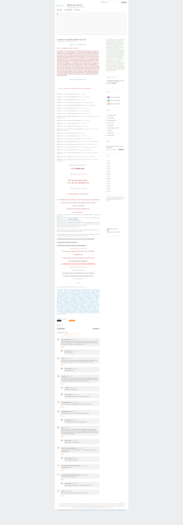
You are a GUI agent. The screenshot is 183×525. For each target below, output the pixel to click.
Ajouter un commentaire (68, 334)
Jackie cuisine (66, 290)
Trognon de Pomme (81, 297)
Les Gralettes (65, 297)
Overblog (110, 507)
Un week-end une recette (83, 311)
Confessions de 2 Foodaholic (77, 310)
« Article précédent (61, 328)
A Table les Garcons (90, 303)
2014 (109, 188)
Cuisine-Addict (80, 239)
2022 (109, 168)
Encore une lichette (96, 290)
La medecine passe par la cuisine (82, 292)
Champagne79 (70, 308)
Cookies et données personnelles (109, 509)
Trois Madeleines (67, 310)
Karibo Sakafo (59, 303)
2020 (109, 173)
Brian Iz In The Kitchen (79, 305)
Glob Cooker (84, 302)
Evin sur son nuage (68, 289)
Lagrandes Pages (81, 298)
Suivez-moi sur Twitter (115, 100)
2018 (109, 178)
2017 (109, 181)
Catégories (68, 10)
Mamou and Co (72, 292)
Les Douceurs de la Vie (64, 306)
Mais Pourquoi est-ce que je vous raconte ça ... (68, 311)
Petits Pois (63, 314)
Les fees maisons (89, 298)
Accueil (59, 10)
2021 (109, 171)
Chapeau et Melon (77, 308)
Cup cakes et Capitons (64, 312)
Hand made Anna (81, 312)
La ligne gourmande (68, 302)
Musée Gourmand (73, 301)
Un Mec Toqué (68, 307)
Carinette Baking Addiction (76, 290)
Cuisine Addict (73, 293)
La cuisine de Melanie (91, 312)
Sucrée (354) (111, 117)
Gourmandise (83, 307)
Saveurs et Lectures (94, 301)
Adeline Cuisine (60, 302)
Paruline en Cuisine (77, 302)
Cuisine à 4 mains (86, 308)
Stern (79, 293)
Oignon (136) (111, 135)
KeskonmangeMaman (87, 296)
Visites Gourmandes (88, 310)
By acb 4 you (60, 290)
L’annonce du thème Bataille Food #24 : (72, 40)
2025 (109, 161)
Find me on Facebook (115, 97)
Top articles (82, 509)
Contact (77, 10)
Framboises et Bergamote (74, 299)
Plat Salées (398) (112, 115)
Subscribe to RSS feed (115, 103)
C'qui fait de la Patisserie (62, 292)
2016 (109, 183)
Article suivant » (96, 328)
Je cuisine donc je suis (86, 289)
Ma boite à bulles (96, 294)
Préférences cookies (121, 509)
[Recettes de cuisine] (115, 229)
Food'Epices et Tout (73, 312)
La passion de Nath (89, 305)
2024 (109, 163)
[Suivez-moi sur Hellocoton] (115, 232)
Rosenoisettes (64, 305)
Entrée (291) (110, 125)
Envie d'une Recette (65, 293)
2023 (109, 166)
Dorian (79, 221)
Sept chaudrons (71, 305)
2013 (109, 191)
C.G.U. (100, 509)
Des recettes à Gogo (77, 289)
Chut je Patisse (66, 301)
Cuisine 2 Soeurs (91, 299)
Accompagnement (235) (113, 127)
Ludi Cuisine (93, 308)
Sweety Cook (83, 306)
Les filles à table (61, 296)
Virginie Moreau (72, 297)
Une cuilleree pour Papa (92, 306)
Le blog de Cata (62, 308)
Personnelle (89, 307)
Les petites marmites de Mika (74, 294)
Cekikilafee (92, 292)
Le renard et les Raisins (74, 306)
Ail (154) (110, 130)
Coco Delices (93, 293)
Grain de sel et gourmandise (62, 294)
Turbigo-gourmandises (86, 290)
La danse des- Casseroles (77, 296)
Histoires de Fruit (83, 299)
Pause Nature (66, 298)
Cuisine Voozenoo (75, 307)
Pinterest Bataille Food (78, 278)
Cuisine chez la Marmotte (87, 294)
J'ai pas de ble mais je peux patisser (79, 303)
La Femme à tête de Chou (84, 301)
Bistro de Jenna (74, 5)
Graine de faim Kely (90, 297)
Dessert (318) (111, 122)
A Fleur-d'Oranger (67, 303)
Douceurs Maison (95, 289)
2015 (109, 186)
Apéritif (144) (111, 132)
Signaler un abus (93, 509)
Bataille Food (60, 325)
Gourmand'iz (67, 296)
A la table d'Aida (73, 298)
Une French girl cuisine (85, 293)
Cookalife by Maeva (63, 299)
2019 (109, 176)
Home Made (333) (112, 120)
